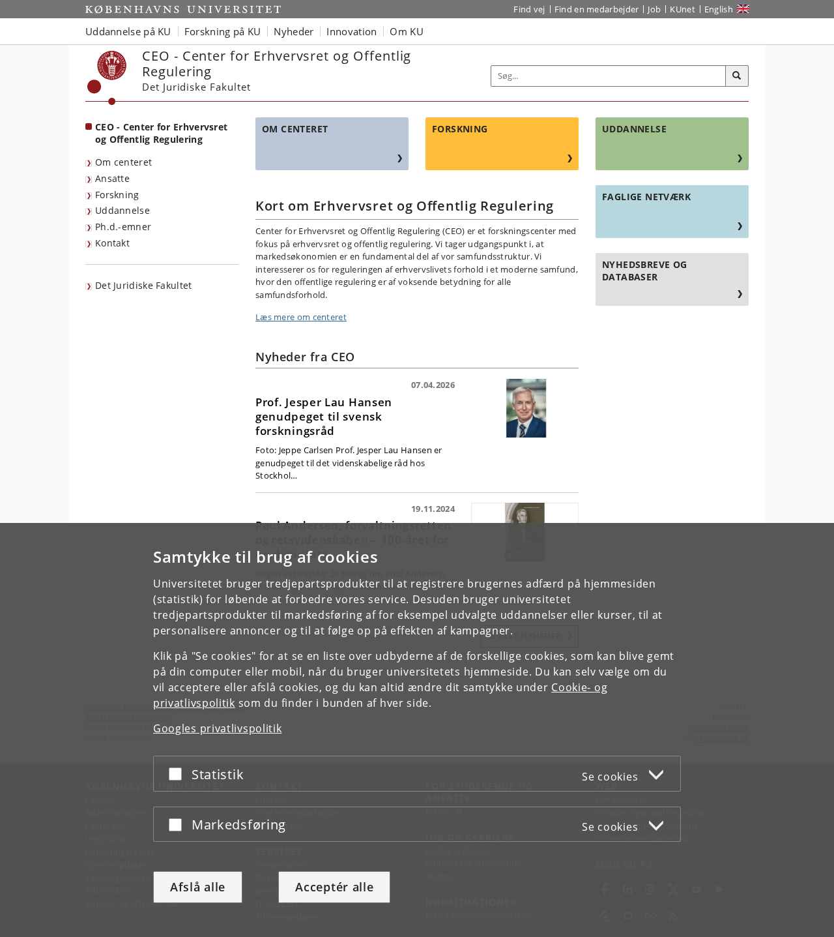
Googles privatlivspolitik (217, 728)
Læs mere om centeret (301, 317)
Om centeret (123, 162)
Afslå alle (197, 887)
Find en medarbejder (596, 9)
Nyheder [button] (293, 31)
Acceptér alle (334, 887)
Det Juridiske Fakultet (143, 285)
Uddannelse (122, 210)
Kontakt (112, 243)
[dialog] (417, 730)
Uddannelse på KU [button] (128, 31)
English (718, 9)
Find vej (529, 9)
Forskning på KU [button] (222, 31)
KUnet (682, 9)
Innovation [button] (351, 31)
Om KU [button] (407, 31)
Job (654, 9)
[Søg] (737, 76)
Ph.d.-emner (123, 226)
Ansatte (112, 178)
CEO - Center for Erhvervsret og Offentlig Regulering (161, 133)
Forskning (117, 194)
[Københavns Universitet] (107, 78)
